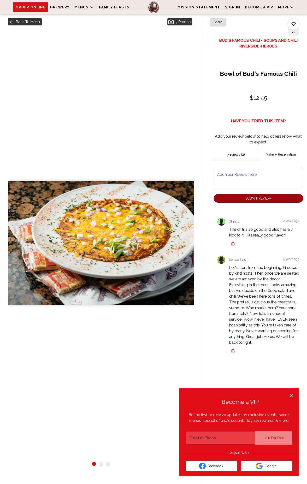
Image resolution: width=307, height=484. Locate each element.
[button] (84, 7)
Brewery (60, 7)
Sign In (232, 7)
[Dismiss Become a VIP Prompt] (291, 395)
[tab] (236, 154)
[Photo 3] (108, 464)
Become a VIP (259, 7)
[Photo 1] (94, 464)
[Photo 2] (101, 464)
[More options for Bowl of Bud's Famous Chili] (293, 24)
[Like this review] (234, 243)
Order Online (30, 7)
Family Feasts (114, 7)
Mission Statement (198, 7)
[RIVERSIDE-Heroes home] (153, 7)
